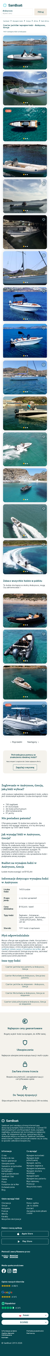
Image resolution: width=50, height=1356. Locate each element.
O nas (4, 1155)
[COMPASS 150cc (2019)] (25, 413)
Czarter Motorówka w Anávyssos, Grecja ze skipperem (25, 994)
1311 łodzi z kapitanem (29, 928)
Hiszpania (6, 1208)
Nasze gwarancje (9, 1161)
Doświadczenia (8, 1187)
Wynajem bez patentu (36, 1178)
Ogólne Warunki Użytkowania (8, 1334)
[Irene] (25, 377)
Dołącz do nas (8, 1158)
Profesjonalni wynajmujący (7, 1170)
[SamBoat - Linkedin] (15, 1271)
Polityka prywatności (35, 1331)
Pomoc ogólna (33, 1203)
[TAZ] (25, 232)
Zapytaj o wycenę (25, 767)
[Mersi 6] (25, 647)
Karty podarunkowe (10, 1174)
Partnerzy (31, 1333)
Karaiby (5, 1216)
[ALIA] (25, 160)
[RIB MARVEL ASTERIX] (25, 196)
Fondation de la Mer (10, 1184)
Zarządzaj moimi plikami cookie (37, 1212)
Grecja (4, 1206)
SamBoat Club (8, 1176)
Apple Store (27, 1233)
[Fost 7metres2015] (25, 521)
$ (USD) (24, 1322)
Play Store (27, 1241)
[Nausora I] (25, 341)
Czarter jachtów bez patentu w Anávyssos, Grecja (25, 967)
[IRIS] (25, 52)
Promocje (31, 1184)
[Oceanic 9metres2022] (25, 485)
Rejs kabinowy (33, 1181)
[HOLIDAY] (25, 88)
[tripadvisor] (9, 1303)
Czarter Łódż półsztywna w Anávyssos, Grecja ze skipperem (25, 1002)
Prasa (4, 1182)
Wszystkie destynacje (11, 1219)
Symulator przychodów (12, 1166)
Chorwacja (6, 1203)
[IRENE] (25, 268)
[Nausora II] (25, 304)
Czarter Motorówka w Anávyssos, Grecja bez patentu (25, 976)
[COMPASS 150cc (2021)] (25, 449)
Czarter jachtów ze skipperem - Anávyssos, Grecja (25, 985)
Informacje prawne (9, 1331)
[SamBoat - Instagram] (9, 1271)
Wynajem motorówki (35, 1155)
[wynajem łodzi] (12, 5)
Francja (5, 1211)
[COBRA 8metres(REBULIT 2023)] (25, 557)
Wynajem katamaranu (36, 1168)
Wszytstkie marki (34, 1186)
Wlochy (5, 1214)
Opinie (4, 1179)
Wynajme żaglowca (35, 1166)
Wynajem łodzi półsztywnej (33, 1159)
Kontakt (30, 1208)
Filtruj (41, 12)
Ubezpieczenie (8, 1163)
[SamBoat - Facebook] (4, 1271)
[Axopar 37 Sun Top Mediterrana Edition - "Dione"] (25, 682)
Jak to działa (32, 1206)
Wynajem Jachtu (34, 1163)
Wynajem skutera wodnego (34, 1172)
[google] (7, 1292)
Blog (3, 1190)
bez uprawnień (30, 898)
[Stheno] (25, 611)
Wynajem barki (33, 1176)
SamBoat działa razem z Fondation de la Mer (21, 949)
